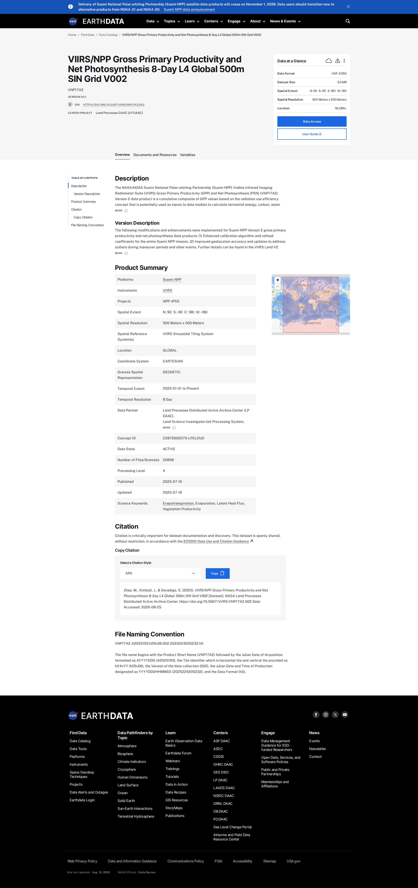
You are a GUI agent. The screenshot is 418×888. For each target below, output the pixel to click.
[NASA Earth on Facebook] (316, 714)
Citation (76, 209)
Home (72, 35)
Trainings (172, 769)
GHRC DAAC (223, 764)
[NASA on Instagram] (325, 714)
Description (79, 186)
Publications (174, 815)
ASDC (218, 749)
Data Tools (78, 749)
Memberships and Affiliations (275, 784)
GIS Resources (176, 800)
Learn (190, 21)
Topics (169, 21)
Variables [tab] (187, 155)
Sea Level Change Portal (232, 827)
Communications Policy (185, 861)
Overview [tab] (122, 155)
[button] (121, 210)
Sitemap (269, 861)
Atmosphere (127, 746)
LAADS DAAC (224, 788)
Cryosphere (127, 769)
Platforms (77, 756)
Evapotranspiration (178, 503)
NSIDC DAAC (223, 795)
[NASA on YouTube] (344, 714)
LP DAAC (220, 780)
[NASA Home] (73, 21)
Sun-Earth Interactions (135, 808)
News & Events (283, 21)
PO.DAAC (220, 819)
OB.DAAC (220, 811)
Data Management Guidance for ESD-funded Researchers (276, 745)
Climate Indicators (132, 761)
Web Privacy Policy (82, 861)
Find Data (87, 35)
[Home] (103, 20)
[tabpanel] (209, 425)
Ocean (123, 793)
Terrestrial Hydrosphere (136, 816)
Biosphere (125, 754)
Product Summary (83, 201)
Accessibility (242, 861)
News (314, 732)
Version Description (87, 194)
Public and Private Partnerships (275, 771)
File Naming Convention (87, 225)
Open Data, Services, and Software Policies (280, 759)
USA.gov (293, 861)
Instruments (79, 764)
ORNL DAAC (223, 803)
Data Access (312, 121)
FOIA (218, 861)
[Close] (348, 7)
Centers (211, 21)
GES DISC (221, 772)
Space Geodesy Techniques (82, 774)
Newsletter (317, 749)
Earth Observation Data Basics (183, 743)
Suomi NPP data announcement (189, 9)
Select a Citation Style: (136, 562)
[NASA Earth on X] (335, 714)
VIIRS (167, 290)
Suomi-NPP (172, 279)
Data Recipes (175, 792)
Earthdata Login (82, 800)
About (255, 21)
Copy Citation (83, 217)
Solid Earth (126, 800)
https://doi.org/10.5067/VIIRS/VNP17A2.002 (113, 104)
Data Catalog (108, 35)
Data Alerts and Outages (89, 792)
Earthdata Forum (178, 753)
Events (314, 741)
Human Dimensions (132, 777)
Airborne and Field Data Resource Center (231, 837)
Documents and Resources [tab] (155, 155)
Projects (76, 784)
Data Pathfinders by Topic (135, 735)
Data (150, 21)
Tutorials (172, 776)
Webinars (172, 761)
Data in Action (176, 784)
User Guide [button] (310, 134)
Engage (234, 21)
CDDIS (218, 756)
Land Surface (128, 785)
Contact (315, 756)
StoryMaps (173, 808)
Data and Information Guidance (132, 861)
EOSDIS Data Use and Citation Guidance (216, 541)
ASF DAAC (221, 741)
